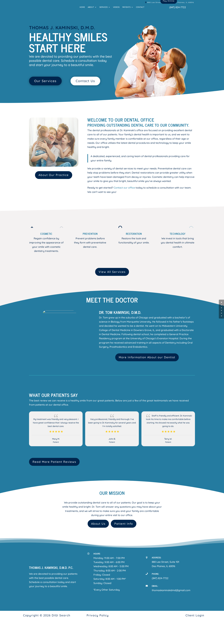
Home (82, 7)
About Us (98, 523)
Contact (140, 7)
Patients (126, 7)
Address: (156, 557)
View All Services (112, 272)
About (91, 7)
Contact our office (124, 187)
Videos (116, 7)
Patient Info (123, 523)
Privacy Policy (98, 615)
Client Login (195, 615)
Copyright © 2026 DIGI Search (46, 615)
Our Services (45, 81)
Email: (155, 585)
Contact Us (85, 81)
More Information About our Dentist (147, 357)
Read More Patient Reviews (54, 462)
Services (103, 7)
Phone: (155, 573)
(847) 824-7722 (177, 7)
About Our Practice (53, 175)
